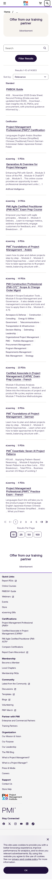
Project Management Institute (12, 797)
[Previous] (10, 522)
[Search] (45, 48)
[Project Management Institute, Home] (26, 3)
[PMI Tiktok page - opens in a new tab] (33, 824)
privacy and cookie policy (25, 859)
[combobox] (23, 48)
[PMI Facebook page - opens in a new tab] (3, 823)
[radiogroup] (25, 534)
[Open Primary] (4, 3)
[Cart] (40, 3)
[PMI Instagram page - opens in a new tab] (15, 823)
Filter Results (26, 58)
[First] (5, 522)
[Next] (41, 522)
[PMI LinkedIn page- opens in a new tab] (27, 823)
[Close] (48, 839)
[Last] (46, 522)
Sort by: (7, 76)
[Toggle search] (47, 3)
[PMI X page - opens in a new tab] (9, 823)
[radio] (13, 534)
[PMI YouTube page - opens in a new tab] (21, 823)
